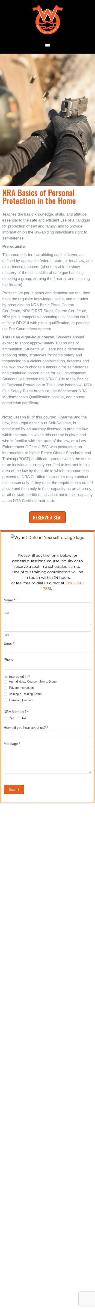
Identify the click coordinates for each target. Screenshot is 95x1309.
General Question (20, 700)
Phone (8, 659)
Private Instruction (21, 687)
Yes (11, 718)
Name (9, 600)
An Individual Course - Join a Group (32, 681)
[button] (47, 45)
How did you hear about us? (26, 727)
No (23, 718)
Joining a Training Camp (25, 694)
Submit (14, 789)
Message (12, 744)
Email (9, 643)
